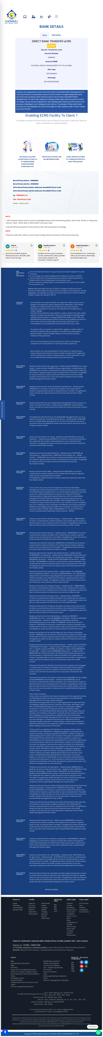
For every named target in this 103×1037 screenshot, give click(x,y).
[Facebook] (82, 962)
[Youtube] (82, 966)
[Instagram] (86, 966)
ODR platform (48, 344)
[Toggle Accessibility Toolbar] (5, 1032)
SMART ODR (35, 945)
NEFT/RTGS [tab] (56, 35)
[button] (3, 254)
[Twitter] (86, 962)
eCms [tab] (44, 35)
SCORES (26, 945)
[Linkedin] (82, 970)
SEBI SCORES (58, 329)
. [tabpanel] (44, 63)
